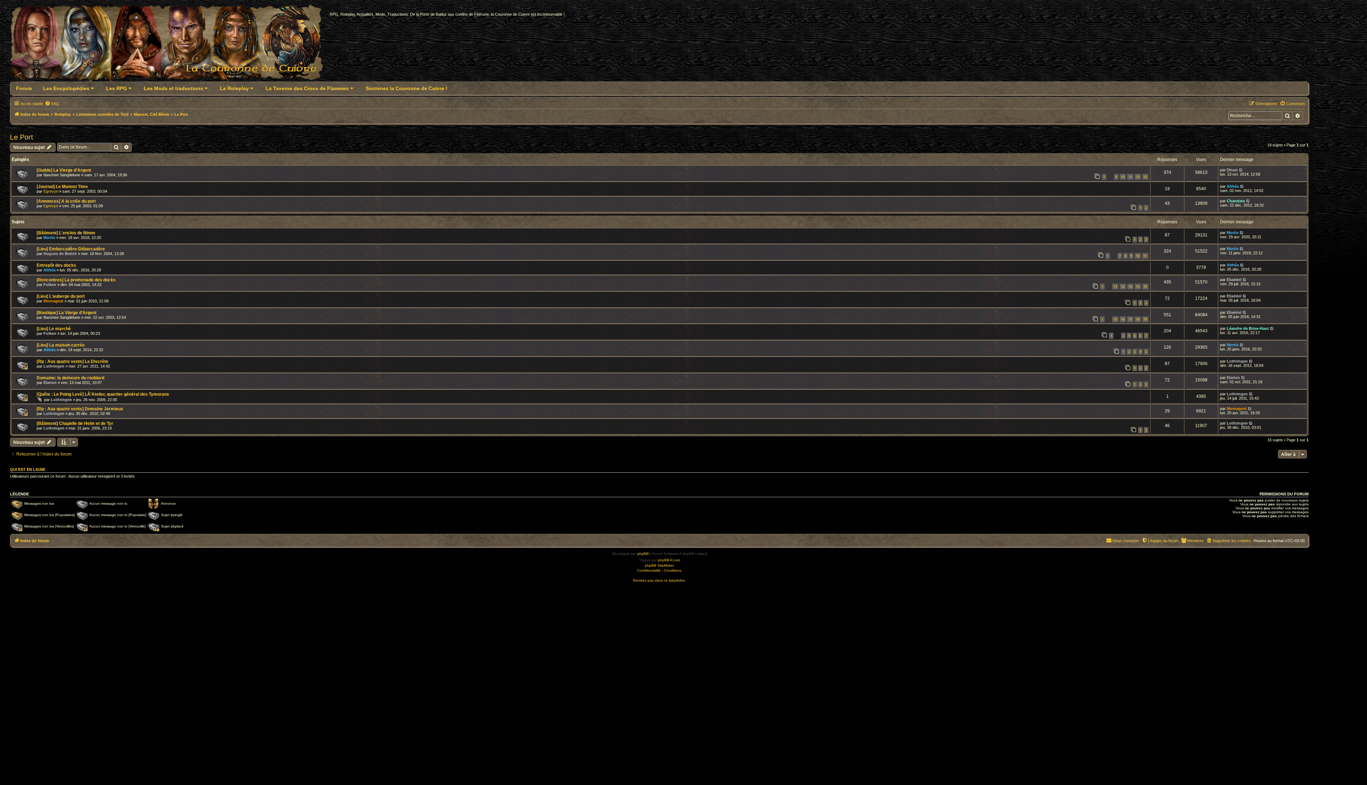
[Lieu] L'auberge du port (61, 296)
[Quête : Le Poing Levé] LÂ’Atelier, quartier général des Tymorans (103, 394)
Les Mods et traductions (174, 88)
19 (1145, 319)
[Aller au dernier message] (1241, 170)
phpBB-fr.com (669, 560)
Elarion (50, 382)
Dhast (1232, 170)
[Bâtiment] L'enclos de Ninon (66, 232)
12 (1138, 177)
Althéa (1233, 186)
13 (1145, 177)
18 (1138, 319)
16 (1123, 319)
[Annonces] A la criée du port (66, 201)
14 (1138, 286)
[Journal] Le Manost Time (62, 186)
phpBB (643, 554)
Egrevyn (50, 191)
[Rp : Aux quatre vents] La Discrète (72, 361)
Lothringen (53, 366)
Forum (24, 88)
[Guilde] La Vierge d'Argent (64, 170)
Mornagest (53, 301)
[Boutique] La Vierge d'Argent (66, 312)
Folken (49, 284)
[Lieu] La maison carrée (61, 345)
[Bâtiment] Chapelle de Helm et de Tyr (75, 423)
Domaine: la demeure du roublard (70, 377)
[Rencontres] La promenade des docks (76, 279)
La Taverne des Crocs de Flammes (308, 88)
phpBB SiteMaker (659, 565)
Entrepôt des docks (56, 265)
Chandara (1236, 201)
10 (1123, 177)
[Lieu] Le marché (54, 328)
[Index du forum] (171, 45)
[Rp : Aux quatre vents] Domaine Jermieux (80, 408)
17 (1130, 319)
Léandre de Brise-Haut (1248, 328)
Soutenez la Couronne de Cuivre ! (406, 88)
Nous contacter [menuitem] (1125, 541)
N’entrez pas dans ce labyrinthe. (659, 580)
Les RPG (117, 88)
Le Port (21, 137)
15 (1145, 286)
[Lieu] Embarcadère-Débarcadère (71, 248)
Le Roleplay (235, 88)
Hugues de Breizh (60, 253)
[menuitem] (52, 103)
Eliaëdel (1234, 279)
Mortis (49, 237)
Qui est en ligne (27, 469)
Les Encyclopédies (67, 88)
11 (1130, 177)
